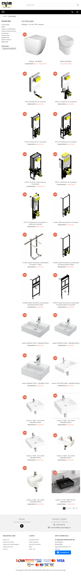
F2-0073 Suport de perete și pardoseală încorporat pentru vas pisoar (66, 304)
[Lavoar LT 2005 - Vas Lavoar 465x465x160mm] (66, 406)
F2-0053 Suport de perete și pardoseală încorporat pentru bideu (66, 263)
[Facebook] (22, 526)
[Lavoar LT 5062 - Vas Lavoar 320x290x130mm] (35, 481)
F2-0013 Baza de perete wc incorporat (65, 222)
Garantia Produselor (35, 544)
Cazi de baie (4, 33)
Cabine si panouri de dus (8, 31)
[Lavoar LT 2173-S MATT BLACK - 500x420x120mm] (66, 481)
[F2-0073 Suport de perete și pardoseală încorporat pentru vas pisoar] (66, 287)
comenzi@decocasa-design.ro (60, 527)
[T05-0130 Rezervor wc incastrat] (35, 85)
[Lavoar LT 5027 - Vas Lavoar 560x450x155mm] (35, 406)
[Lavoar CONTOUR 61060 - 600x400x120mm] (66, 367)
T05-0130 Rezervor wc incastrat (35, 102)
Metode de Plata (34, 540)
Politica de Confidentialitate (11, 544)
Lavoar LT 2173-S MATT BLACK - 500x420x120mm (65, 501)
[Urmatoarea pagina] (76, 508)
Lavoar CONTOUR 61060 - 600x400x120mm (66, 383)
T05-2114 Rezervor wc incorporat (66, 142)
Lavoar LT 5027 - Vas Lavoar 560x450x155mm (35, 421)
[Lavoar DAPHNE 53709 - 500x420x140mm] (35, 327)
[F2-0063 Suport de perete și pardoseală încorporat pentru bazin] (35, 286)
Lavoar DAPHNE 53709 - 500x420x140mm (35, 343)
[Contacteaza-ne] (72, 12)
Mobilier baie (5, 37)
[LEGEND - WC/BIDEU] (35, 45)
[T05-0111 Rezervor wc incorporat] (66, 85)
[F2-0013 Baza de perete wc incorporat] (66, 206)
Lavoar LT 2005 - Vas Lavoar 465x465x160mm (66, 421)
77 (74, 508)
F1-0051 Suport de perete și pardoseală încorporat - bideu (35, 263)
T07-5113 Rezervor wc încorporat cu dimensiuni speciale (35, 223)
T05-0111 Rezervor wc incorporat (66, 102)
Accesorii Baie (5, 25)
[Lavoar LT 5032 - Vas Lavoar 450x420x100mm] (35, 442)
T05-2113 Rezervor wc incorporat (35, 142)
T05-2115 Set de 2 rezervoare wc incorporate (35, 183)
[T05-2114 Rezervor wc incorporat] (66, 125)
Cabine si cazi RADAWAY (8, 29)
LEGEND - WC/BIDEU (35, 61)
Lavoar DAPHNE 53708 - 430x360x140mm (65, 343)
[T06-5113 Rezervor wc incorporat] (66, 166)
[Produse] (3, 12)
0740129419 (60, 525)
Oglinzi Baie (4, 42)
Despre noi (6, 540)
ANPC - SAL (32, 549)
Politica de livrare (8, 547)
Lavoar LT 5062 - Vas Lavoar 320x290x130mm (35, 501)
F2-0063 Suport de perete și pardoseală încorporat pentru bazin (35, 304)
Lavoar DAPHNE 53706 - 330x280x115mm (35, 383)
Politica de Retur (34, 542)
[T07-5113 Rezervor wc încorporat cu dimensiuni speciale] (35, 206)
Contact (5, 549)
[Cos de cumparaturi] (77, 12)
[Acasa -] (11, 4)
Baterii (3, 27)
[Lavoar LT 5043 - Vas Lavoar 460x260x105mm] (66, 442)
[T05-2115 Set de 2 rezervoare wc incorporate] (35, 166)
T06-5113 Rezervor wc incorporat (66, 182)
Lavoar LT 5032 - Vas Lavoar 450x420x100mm (35, 457)
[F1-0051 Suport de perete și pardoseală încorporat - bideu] (35, 246)
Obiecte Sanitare (6, 39)
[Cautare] (78, 5)
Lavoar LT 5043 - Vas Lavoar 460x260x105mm (66, 457)
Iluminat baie (5, 35)
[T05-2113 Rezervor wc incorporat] (35, 125)
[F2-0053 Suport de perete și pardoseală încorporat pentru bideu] (66, 246)
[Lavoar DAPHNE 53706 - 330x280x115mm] (35, 367)
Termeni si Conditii (8, 542)
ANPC (30, 547)
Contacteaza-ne (64, 552)
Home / (5, 16)
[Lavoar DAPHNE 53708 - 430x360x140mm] (66, 327)
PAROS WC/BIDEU (66, 61)
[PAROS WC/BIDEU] (66, 45)
